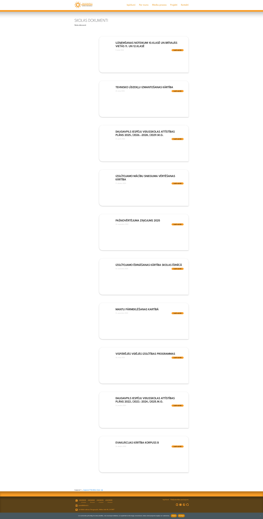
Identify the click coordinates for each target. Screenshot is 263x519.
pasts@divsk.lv (83, 505)
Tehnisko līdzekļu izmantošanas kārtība (144, 87)
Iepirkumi (131, 5)
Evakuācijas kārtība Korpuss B (137, 442)
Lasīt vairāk (178, 50)
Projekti (173, 5)
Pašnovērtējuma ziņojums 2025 (138, 220)
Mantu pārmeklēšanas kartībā (137, 309)
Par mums (143, 5)
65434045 (91, 500)
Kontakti (185, 5)
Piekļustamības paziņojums (180, 499)
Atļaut (174, 515)
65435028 (82, 500)
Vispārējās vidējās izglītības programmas (145, 354)
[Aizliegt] (260, 516)
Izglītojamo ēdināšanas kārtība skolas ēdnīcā (149, 265)
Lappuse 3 (86, 490)
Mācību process (159, 5)
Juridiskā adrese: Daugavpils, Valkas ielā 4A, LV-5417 (96, 509)
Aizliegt (181, 515)
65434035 (100, 500)
